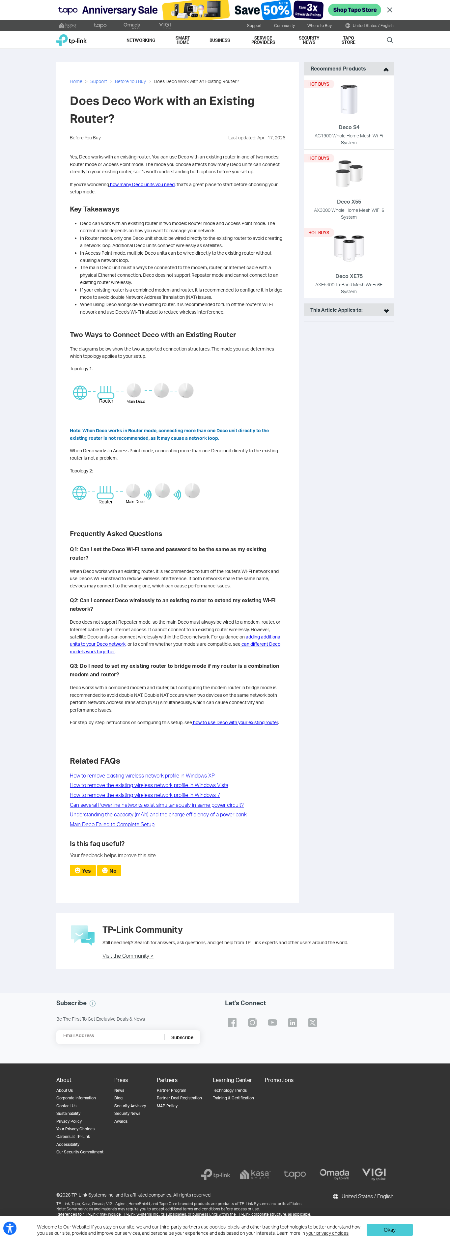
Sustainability (68, 1113)
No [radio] (113, 870)
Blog (118, 1097)
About (63, 1079)
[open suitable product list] (384, 310)
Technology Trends (230, 1090)
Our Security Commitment (79, 1151)
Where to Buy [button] (319, 25)
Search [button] (390, 39)
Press (121, 1079)
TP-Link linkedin (292, 1022)
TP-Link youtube (272, 1022)
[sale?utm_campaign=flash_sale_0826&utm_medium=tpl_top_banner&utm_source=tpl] (225, 10)
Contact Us (66, 1105)
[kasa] (255, 1174)
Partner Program (171, 1090)
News (119, 1090)
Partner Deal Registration (179, 1097)
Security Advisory (130, 1105)
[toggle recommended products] (384, 68)
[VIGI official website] (164, 25)
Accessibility (67, 1144)
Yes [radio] (86, 870)
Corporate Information (76, 1097)
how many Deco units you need (142, 184)
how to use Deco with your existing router (235, 722)
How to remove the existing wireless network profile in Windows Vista (149, 784)
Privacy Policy (69, 1121)
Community (284, 25)
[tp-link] (216, 1174)
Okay (390, 1229)
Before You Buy (130, 81)
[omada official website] (132, 25)
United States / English (373, 25)
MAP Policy (167, 1105)
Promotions (279, 1079)
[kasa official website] (67, 25)
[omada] (334, 1174)
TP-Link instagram (252, 1022)
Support (254, 25)
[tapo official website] (100, 25)
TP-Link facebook (232, 1022)
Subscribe (182, 1037)
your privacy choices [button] (327, 1233)
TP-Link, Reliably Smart (71, 38)
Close (390, 10)
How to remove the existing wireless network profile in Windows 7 (145, 794)
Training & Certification (233, 1097)
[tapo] (295, 1174)
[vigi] (374, 1174)
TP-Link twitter (312, 1022)
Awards (120, 1121)
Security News (127, 1113)
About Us (64, 1090)
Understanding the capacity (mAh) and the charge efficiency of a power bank (158, 814)
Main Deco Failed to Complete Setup (112, 824)
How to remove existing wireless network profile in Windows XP (142, 775)
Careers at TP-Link (73, 1136)
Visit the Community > (128, 955)
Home (76, 81)
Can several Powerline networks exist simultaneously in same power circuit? (157, 804)
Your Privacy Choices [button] (75, 1128)
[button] (93, 1003)
